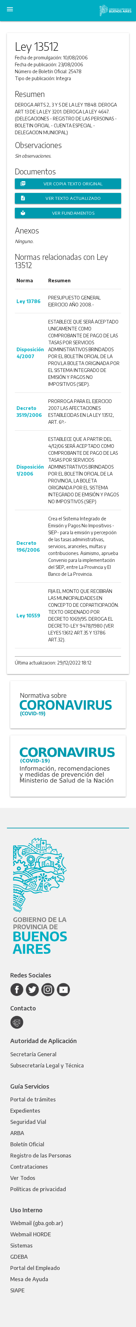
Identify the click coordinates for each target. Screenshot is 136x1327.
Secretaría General (33, 1054)
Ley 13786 (29, 301)
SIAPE (17, 1290)
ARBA (17, 1133)
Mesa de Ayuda (29, 1279)
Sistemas (21, 1245)
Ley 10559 (28, 615)
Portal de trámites (33, 1099)
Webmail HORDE (30, 1234)
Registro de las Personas (40, 1155)
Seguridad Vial (28, 1122)
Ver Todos (22, 1178)
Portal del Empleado (35, 1268)
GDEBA (19, 1256)
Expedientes (25, 1110)
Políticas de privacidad (38, 1189)
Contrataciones (29, 1166)
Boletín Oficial (27, 1144)
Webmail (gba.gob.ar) (36, 1223)
